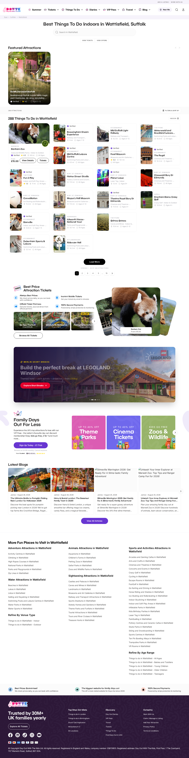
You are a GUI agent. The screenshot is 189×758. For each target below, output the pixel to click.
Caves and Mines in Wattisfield (82, 585)
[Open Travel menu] (135, 9)
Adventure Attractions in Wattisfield (29, 548)
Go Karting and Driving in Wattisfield (145, 588)
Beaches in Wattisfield (18, 585)
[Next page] (112, 273)
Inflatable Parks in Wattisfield (142, 607)
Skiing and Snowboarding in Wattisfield (146, 630)
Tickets (52, 9)
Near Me (166, 10)
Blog (145, 9)
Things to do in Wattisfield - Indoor (23, 621)
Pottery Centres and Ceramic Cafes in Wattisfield (151, 623)
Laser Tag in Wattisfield (139, 615)
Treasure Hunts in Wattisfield (81, 620)
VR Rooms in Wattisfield (139, 646)
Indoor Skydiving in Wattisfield (142, 600)
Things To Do (72, 9)
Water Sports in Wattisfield (20, 608)
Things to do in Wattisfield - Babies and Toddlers (151, 662)
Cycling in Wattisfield (138, 576)
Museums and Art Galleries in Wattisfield (86, 593)
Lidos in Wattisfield (16, 593)
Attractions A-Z (74, 727)
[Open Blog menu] (150, 9)
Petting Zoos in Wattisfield (80, 561)
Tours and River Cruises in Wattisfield (85, 616)
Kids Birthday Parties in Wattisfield (144, 611)
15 (106, 273)
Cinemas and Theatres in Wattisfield (145, 565)
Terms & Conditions (151, 731)
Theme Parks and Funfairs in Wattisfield (86, 608)
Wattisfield (23, 17)
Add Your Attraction (151, 722)
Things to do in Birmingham (79, 718)
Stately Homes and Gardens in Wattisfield (87, 604)
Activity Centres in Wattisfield (21, 554)
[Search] (177, 10)
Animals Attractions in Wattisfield (88, 548)
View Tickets (87, 40)
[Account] (183, 10)
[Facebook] (10, 735)
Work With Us (176, 2)
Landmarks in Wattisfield (79, 589)
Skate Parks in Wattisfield (140, 627)
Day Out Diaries (112, 714)
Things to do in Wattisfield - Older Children (148, 670)
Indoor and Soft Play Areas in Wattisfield (147, 603)
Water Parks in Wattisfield (19, 604)
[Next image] (46, 133)
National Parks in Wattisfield (20, 565)
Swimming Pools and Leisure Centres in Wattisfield (31, 601)
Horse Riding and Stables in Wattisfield (146, 592)
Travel (129, 9)
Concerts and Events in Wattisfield (144, 569)
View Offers (102, 40)
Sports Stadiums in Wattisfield (82, 601)
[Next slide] (179, 47)
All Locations (73, 731)
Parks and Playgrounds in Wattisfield (24, 569)
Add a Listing (163, 2)
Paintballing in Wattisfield (140, 619)
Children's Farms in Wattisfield (82, 557)
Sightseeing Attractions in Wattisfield (90, 575)
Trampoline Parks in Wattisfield (143, 642)
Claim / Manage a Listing (153, 718)
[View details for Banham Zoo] (29, 144)
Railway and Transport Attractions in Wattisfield (89, 597)
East (5, 17)
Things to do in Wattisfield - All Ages (145, 658)
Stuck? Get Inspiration (76, 722)
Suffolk (13, 17)
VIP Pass (111, 9)
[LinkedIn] (17, 735)
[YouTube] (39, 735)
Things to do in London (77, 714)
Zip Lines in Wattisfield (18, 573)
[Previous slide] (175, 47)
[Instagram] (32, 735)
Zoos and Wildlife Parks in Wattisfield (85, 569)
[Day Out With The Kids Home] (12, 10)
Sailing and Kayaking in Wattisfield (23, 597)
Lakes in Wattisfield (17, 589)
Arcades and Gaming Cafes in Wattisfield (147, 557)
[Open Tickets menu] (58, 9)
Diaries (93, 9)
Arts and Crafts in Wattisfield (142, 561)
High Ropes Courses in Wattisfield (23, 561)
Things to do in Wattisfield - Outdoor (24, 624)
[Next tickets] (94, 321)
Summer (36, 9)
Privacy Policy (149, 727)
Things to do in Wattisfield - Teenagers (146, 674)
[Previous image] (12, 133)
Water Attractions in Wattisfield (27, 579)
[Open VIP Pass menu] (119, 9)
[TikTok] (25, 735)
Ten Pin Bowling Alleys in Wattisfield (145, 638)
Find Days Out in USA (114, 735)
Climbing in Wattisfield (18, 557)
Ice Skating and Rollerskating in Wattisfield (148, 596)
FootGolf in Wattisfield (138, 584)
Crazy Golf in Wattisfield (140, 572)
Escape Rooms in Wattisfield (141, 580)
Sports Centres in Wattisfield (142, 634)
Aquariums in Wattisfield (79, 554)
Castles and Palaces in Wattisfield (83, 581)
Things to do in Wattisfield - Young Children (148, 666)
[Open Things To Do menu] (82, 9)
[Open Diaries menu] (100, 9)
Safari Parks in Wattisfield (80, 565)
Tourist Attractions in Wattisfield (82, 612)
